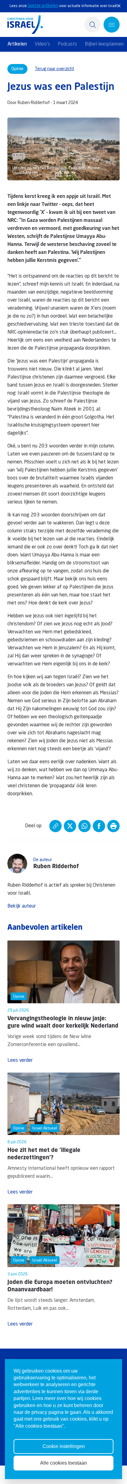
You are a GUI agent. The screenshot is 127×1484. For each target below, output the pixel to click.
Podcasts (67, 44)
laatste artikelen (43, 6)
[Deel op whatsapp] (84, 826)
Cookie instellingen (64, 1446)
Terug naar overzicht (54, 69)
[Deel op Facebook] (99, 826)
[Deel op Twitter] (70, 826)
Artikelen (17, 44)
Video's (42, 44)
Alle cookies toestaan (63, 1463)
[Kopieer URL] (55, 826)
